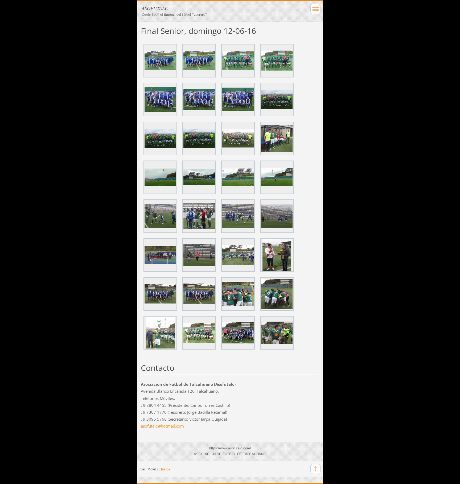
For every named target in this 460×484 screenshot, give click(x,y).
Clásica (164, 469)
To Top (315, 469)
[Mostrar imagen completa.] (160, 60)
